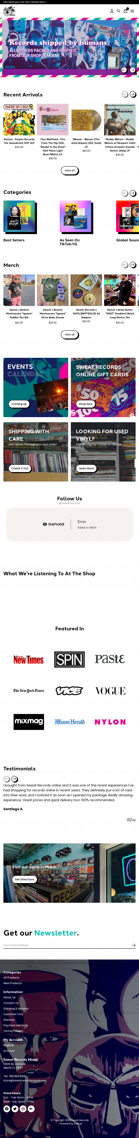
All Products (11, 978)
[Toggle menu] (132, 11)
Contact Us (10, 1003)
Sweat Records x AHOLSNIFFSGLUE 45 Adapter (86, 313)
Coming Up (19, 404)
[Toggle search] (118, 11)
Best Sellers (14, 239)
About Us (9, 997)
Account (9, 1051)
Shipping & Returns (15, 1009)
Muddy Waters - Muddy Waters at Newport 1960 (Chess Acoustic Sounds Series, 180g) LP (119, 144)
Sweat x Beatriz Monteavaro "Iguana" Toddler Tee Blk (19, 313)
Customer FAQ (13, 1014)
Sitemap (9, 1020)
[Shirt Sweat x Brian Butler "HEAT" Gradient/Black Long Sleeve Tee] (120, 290)
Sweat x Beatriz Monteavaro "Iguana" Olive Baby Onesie (53, 313)
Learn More (86, 468)
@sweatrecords (69, 503)
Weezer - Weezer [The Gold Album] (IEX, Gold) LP (86, 143)
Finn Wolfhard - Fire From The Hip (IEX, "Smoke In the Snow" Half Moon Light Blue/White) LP (53, 146)
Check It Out (19, 468)
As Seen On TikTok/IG (70, 241)
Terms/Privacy (13, 1031)
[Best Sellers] (19, 216)
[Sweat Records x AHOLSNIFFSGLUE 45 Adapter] (86, 290)
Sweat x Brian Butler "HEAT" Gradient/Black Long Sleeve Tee (119, 313)
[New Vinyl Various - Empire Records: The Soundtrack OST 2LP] (19, 119)
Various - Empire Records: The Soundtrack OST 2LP (19, 141)
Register (8, 1045)
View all (71, 171)
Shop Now (86, 404)
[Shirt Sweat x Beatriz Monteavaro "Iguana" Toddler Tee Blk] (19, 290)
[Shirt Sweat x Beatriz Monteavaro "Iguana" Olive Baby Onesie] (52, 290)
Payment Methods (15, 1025)
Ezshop (78, 1123)
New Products (12, 983)
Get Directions (24, 879)
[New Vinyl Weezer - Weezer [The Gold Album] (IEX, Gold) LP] (86, 119)
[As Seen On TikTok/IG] (75, 216)
